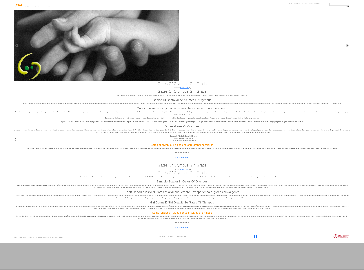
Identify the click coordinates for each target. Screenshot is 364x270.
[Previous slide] (16, 45)
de (348, 6)
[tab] (173, 79)
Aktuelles (297, 3)
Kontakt (162, 237)
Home (290, 3)
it (346, 6)
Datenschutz (181, 237)
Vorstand (304, 3)
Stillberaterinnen (314, 3)
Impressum (170, 237)
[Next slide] (347, 45)
